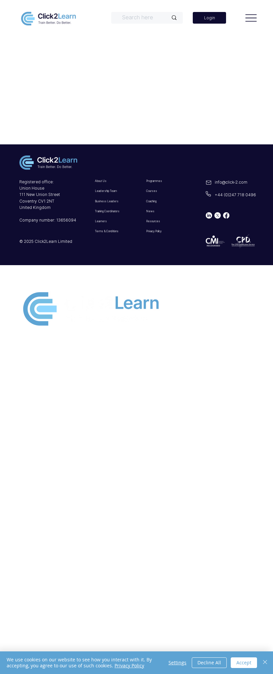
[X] (217, 215)
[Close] (265, 663)
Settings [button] (177, 662)
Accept (243, 662)
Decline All (209, 662)
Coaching (44, 395)
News (35, 410)
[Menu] (251, 18)
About (36, 351)
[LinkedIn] (209, 215)
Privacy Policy (54, 428)
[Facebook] (226, 215)
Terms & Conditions (67, 443)
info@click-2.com (231, 182)
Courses (41, 380)
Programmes (51, 366)
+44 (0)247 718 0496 (235, 194)
